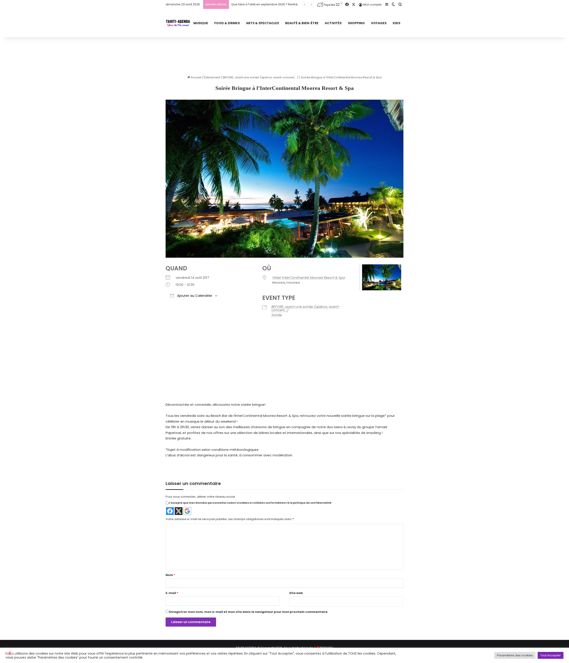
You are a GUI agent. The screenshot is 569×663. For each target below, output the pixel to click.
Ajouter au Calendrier (194, 295)
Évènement (212, 77)
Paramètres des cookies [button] (515, 655)
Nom (170, 575)
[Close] (310, 356)
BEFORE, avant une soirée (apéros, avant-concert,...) (260, 77)
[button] (275, 382)
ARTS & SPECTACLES (262, 23)
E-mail (172, 593)
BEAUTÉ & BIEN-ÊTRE (302, 23)
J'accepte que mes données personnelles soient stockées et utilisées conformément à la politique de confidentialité (249, 503)
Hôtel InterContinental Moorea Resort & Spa (308, 277)
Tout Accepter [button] (550, 655)
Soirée (276, 315)
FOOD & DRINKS (227, 23)
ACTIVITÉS (333, 23)
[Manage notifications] (9, 653)
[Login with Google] (187, 511)
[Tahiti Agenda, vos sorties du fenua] (178, 23)
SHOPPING (356, 23)
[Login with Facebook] (170, 511)
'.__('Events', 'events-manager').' (258, 371)
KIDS (396, 23)
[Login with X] (178, 511)
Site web (296, 593)
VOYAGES (379, 23)
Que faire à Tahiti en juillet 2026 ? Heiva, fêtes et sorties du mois (276, 4)
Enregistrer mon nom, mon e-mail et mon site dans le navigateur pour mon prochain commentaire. (248, 612)
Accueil (195, 77)
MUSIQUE (200, 23)
